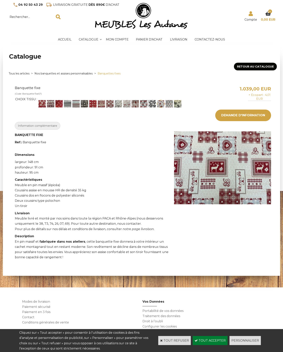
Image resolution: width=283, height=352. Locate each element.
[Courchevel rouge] (127, 103)
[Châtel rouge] (110, 103)
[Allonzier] (50, 103)
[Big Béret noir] (67, 103)
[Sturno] (160, 103)
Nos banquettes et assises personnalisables (63, 73)
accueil (64, 39)
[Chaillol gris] (84, 103)
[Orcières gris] (152, 103)
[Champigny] (101, 103)
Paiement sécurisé (36, 307)
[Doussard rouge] (135, 103)
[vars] (169, 103)
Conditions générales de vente (45, 322)
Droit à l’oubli (152, 321)
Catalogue (88, 39)
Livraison (178, 39)
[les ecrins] (143, 103)
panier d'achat (149, 39)
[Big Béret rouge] (76, 103)
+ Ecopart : (256, 95)
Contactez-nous (210, 39)
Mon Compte (117, 39)
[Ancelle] (59, 103)
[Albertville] (42, 103)
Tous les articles (19, 73)
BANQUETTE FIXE (29, 135)
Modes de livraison (36, 301)
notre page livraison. (138, 229)
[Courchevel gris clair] (118, 103)
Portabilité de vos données (162, 311)
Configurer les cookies (159, 326)
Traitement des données (161, 316)
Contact (28, 317)
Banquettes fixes (109, 73)
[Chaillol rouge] (93, 103)
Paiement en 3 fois (36, 312)
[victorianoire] (177, 103)
